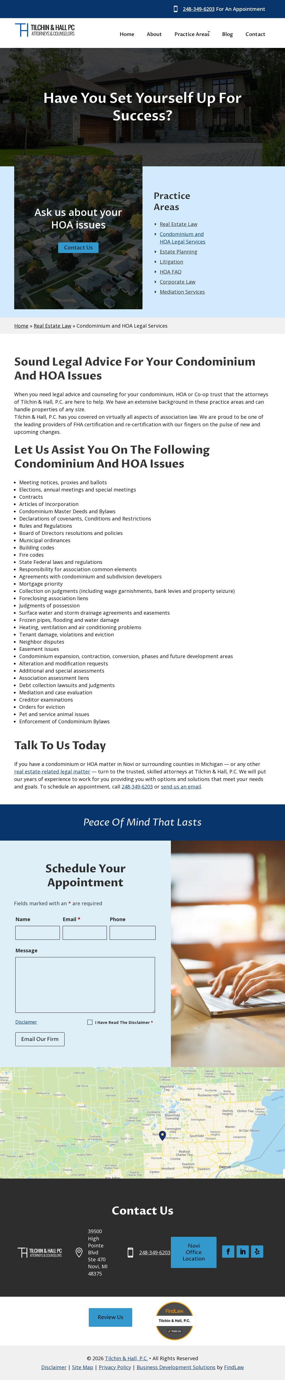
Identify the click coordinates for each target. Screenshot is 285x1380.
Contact (255, 34)
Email (71, 919)
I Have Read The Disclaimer (124, 1022)
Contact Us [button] (78, 247)
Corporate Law (177, 281)
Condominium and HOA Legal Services (182, 238)
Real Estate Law (178, 224)
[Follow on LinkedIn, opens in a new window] (243, 1251)
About (154, 34)
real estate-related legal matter (52, 771)
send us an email (181, 786)
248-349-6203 (199, 9)
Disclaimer (26, 1022)
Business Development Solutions (176, 1367)
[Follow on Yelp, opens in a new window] (257, 1251)
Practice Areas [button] (192, 34)
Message (26, 950)
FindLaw (234, 1367)
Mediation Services (182, 291)
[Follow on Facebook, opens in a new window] (228, 1251)
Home (127, 34)
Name (22, 919)
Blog (227, 34)
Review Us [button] (110, 1317)
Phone (118, 919)
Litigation (171, 261)
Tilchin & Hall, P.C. (126, 1358)
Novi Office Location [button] (194, 1252)
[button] (279, 1339)
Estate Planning (178, 251)
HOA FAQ (170, 271)
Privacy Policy (115, 1367)
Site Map (82, 1367)
